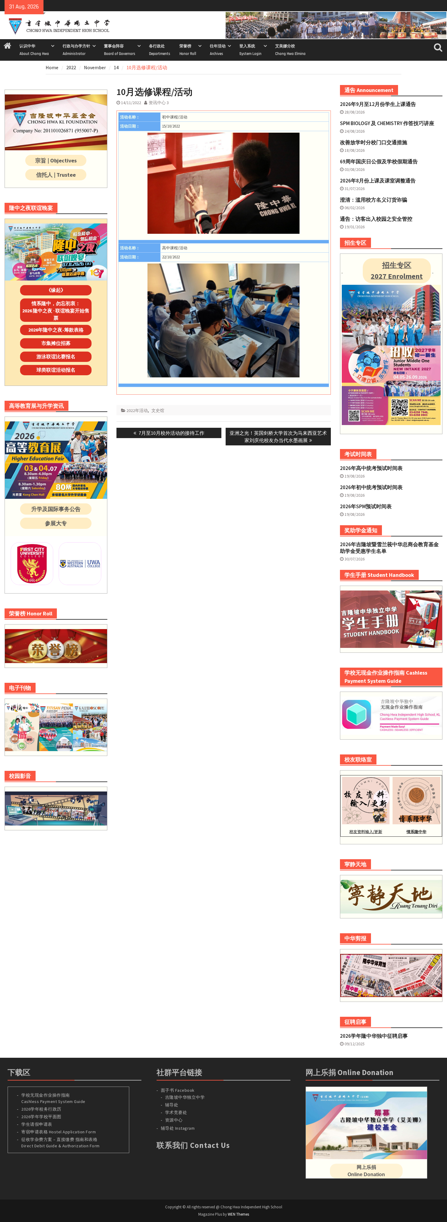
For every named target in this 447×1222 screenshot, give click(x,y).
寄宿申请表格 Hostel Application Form (59, 1132)
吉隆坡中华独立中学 (185, 1097)
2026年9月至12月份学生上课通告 (378, 104)
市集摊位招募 (56, 343)
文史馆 (157, 410)
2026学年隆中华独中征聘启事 (374, 1036)
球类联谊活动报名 (55, 370)
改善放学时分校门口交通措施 (373, 142)
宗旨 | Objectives (56, 160)
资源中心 (174, 1120)
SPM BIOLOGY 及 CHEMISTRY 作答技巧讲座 (387, 123)
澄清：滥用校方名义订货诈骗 (373, 199)
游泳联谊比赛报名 (55, 356)
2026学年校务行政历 (41, 1109)
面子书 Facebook (178, 1090)
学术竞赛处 (176, 1112)
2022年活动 (137, 410)
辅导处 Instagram (178, 1128)
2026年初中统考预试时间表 (371, 487)
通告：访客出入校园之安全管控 (376, 219)
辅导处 (171, 1105)
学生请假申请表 (36, 1124)
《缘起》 (56, 290)
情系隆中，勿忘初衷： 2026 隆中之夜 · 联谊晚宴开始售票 (55, 310)
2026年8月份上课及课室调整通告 (378, 180)
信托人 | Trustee (56, 174)
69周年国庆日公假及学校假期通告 (379, 161)
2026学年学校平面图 (41, 1116)
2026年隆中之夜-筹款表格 (56, 330)
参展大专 (56, 523)
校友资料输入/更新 (365, 831)
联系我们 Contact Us (193, 1145)
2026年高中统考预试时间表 (371, 468)
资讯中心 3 (159, 102)
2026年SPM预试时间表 (366, 506)
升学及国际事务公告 (56, 508)
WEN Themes (238, 1214)
